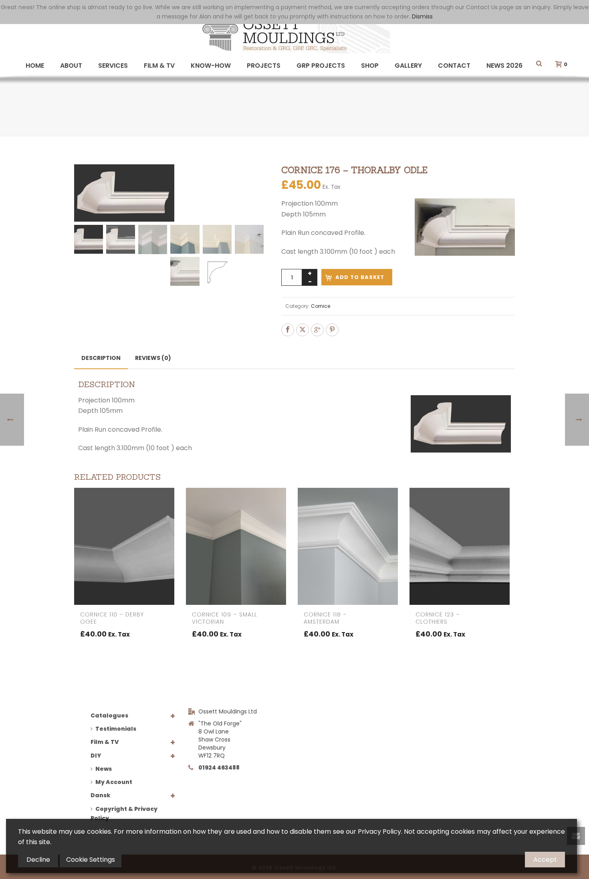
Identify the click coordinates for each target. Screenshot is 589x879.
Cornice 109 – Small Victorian (224, 618)
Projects (263, 65)
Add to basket (359, 277)
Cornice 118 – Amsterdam (325, 618)
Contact (454, 65)
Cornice (320, 306)
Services (113, 65)
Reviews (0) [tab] (153, 358)
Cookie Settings (90, 859)
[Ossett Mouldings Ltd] (294, 34)
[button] (248, 180)
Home (35, 65)
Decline (38, 859)
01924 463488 (219, 767)
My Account (113, 782)
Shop (370, 65)
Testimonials (115, 729)
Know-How (211, 65)
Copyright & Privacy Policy (124, 813)
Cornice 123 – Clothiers (438, 618)
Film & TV (159, 65)
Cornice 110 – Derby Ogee (112, 618)
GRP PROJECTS (321, 65)
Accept (545, 859)
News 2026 (504, 65)
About (71, 65)
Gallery (408, 65)
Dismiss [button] (422, 16)
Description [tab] (101, 358)
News (103, 769)
